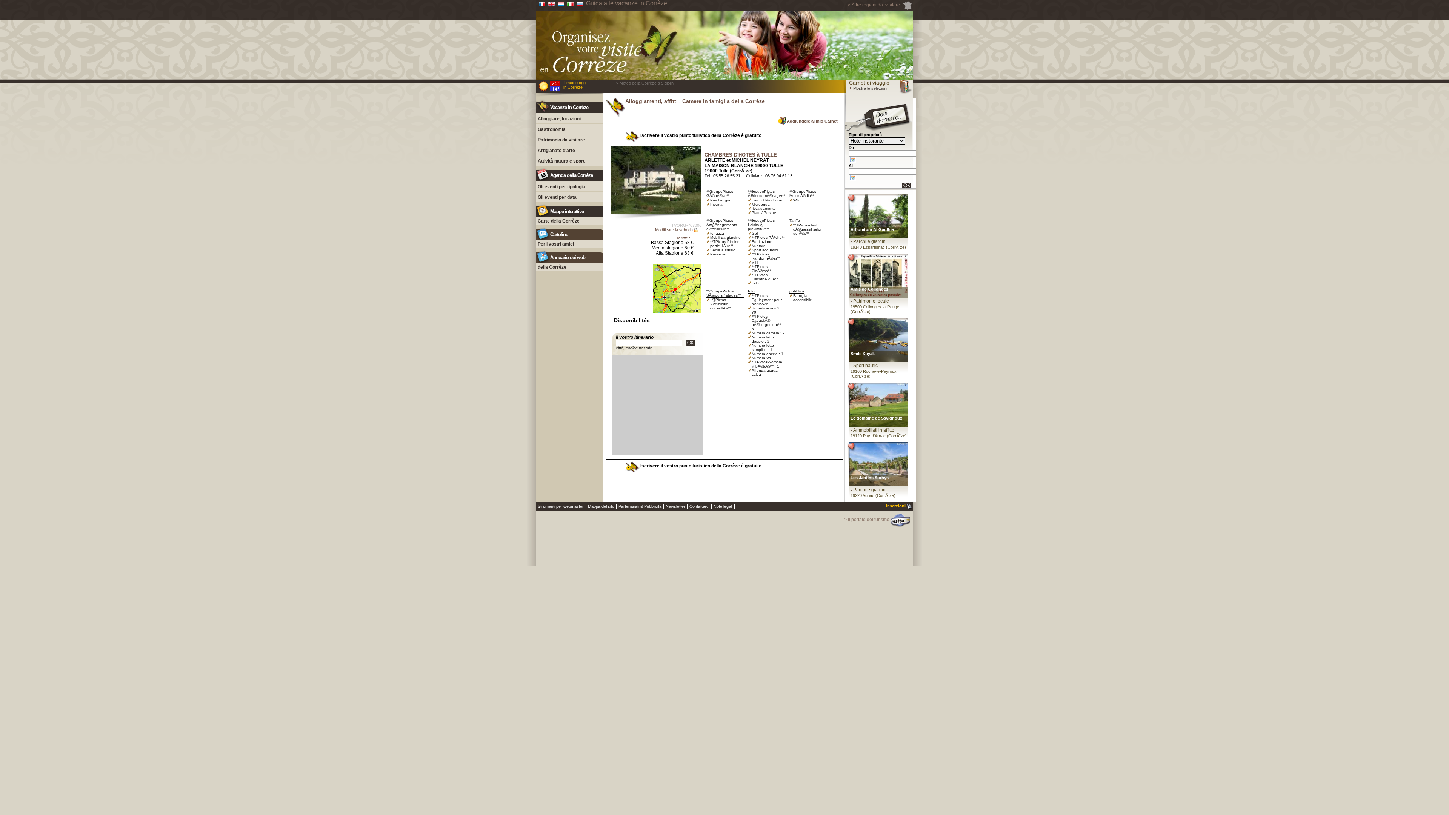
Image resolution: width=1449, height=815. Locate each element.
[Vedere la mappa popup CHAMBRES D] (677, 317)
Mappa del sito (601, 506)
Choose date (853, 160)
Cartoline (559, 234)
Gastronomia (552, 129)
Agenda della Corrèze (571, 175)
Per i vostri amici (556, 244)
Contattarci (699, 506)
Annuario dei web (567, 257)
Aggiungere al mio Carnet (812, 121)
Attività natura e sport (561, 161)
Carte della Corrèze (559, 221)
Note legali (723, 506)
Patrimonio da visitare (561, 140)
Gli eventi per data (557, 197)
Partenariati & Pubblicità (639, 506)
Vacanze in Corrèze (569, 107)
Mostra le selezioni (869, 88)
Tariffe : (683, 238)
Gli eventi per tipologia (561, 186)
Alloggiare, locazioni (559, 118)
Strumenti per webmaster (561, 506)
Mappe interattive (567, 211)
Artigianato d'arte (556, 150)
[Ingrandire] (656, 180)
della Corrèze (552, 267)
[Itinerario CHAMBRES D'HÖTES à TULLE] (690, 343)
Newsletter (675, 506)
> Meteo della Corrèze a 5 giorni (645, 83)
